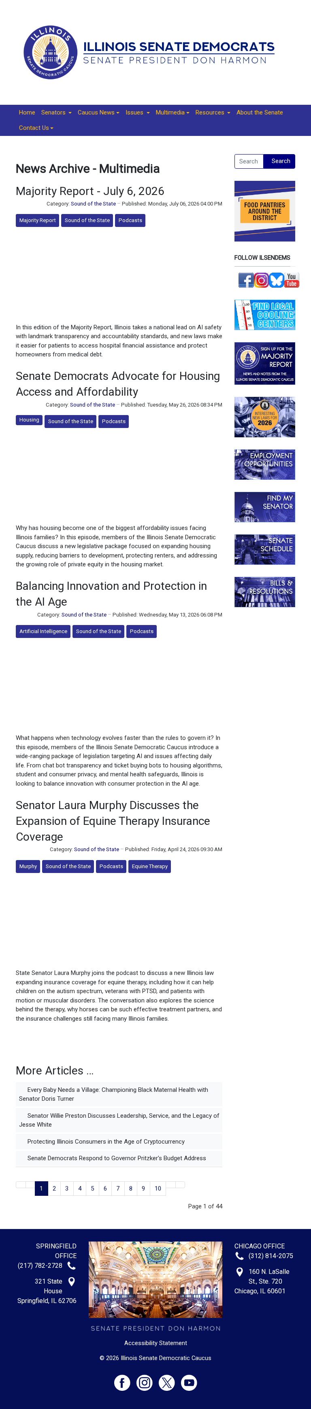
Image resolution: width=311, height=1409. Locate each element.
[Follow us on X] (170, 1379)
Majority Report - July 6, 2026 (90, 191)
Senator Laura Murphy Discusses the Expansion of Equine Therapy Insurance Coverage (113, 821)
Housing (29, 420)
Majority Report (37, 220)
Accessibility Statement (155, 1343)
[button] (56, 113)
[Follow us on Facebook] (246, 279)
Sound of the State (93, 204)
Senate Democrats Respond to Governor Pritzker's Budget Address (116, 1158)
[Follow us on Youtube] (189, 1379)
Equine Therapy (150, 866)
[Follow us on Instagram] (261, 279)
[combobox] (249, 161)
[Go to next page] (171, 1184)
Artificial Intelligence (43, 631)
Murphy (28, 866)
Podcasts (130, 220)
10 (158, 1188)
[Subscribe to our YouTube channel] (292, 279)
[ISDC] (152, 51)
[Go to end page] (180, 1184)
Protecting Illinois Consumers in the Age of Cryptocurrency (105, 1141)
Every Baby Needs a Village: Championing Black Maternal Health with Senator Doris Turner (113, 1094)
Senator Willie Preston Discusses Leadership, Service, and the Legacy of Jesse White (119, 1120)
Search (281, 161)
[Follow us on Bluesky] (276, 279)
